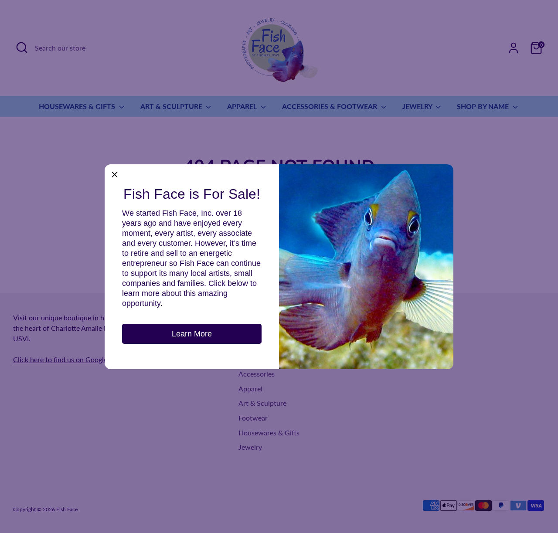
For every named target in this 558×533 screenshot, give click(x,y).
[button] (114, 174)
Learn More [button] (192, 333)
